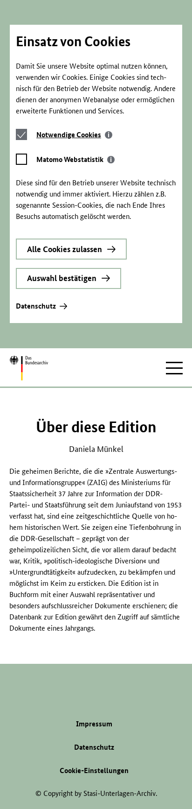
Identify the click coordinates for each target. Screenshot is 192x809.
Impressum (94, 723)
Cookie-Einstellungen (94, 770)
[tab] (74, 134)
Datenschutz (36, 306)
